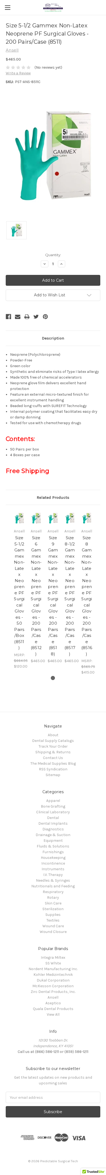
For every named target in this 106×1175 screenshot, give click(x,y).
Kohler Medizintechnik (53, 974)
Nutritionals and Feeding (53, 886)
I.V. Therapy (53, 874)
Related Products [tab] (53, 497)
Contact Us (53, 757)
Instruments (53, 869)
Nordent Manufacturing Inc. (53, 969)
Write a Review (18, 73)
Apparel (53, 800)
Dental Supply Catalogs (53, 740)
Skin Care (53, 903)
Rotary (53, 897)
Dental (53, 817)
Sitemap (53, 775)
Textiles (53, 920)
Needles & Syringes (53, 880)
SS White (53, 963)
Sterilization (53, 909)
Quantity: (53, 255)
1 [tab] (53, 678)
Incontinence (53, 863)
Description (53, 338)
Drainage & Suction (53, 835)
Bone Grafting (53, 806)
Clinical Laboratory (53, 812)
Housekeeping (53, 857)
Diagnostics (53, 829)
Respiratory (53, 892)
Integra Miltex (53, 957)
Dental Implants (53, 823)
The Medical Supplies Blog (53, 763)
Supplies (53, 914)
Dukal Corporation (53, 980)
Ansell (53, 997)
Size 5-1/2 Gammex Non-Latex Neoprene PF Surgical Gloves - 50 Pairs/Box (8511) (19, 592)
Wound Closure (53, 931)
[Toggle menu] (7, 7)
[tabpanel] (19, 590)
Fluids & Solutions (53, 846)
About (53, 735)
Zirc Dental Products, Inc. (53, 991)
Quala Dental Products (53, 1008)
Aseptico (53, 1003)
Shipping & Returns (53, 752)
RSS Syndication (53, 769)
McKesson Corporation (53, 986)
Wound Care (53, 926)
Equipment (53, 840)
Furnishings (53, 852)
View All (53, 1014)
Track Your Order (53, 746)
